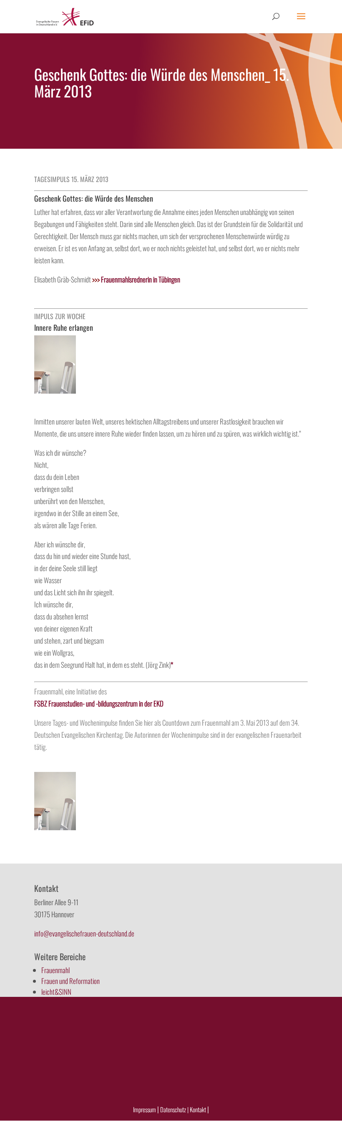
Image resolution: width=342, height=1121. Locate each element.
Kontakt (198, 1109)
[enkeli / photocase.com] (55, 390)
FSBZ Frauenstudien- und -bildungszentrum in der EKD (98, 703)
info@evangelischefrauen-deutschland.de (84, 933)
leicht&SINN (56, 991)
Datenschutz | (174, 1109)
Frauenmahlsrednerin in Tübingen (136, 279)
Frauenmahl (55, 970)
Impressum (144, 1109)
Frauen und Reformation (70, 981)
